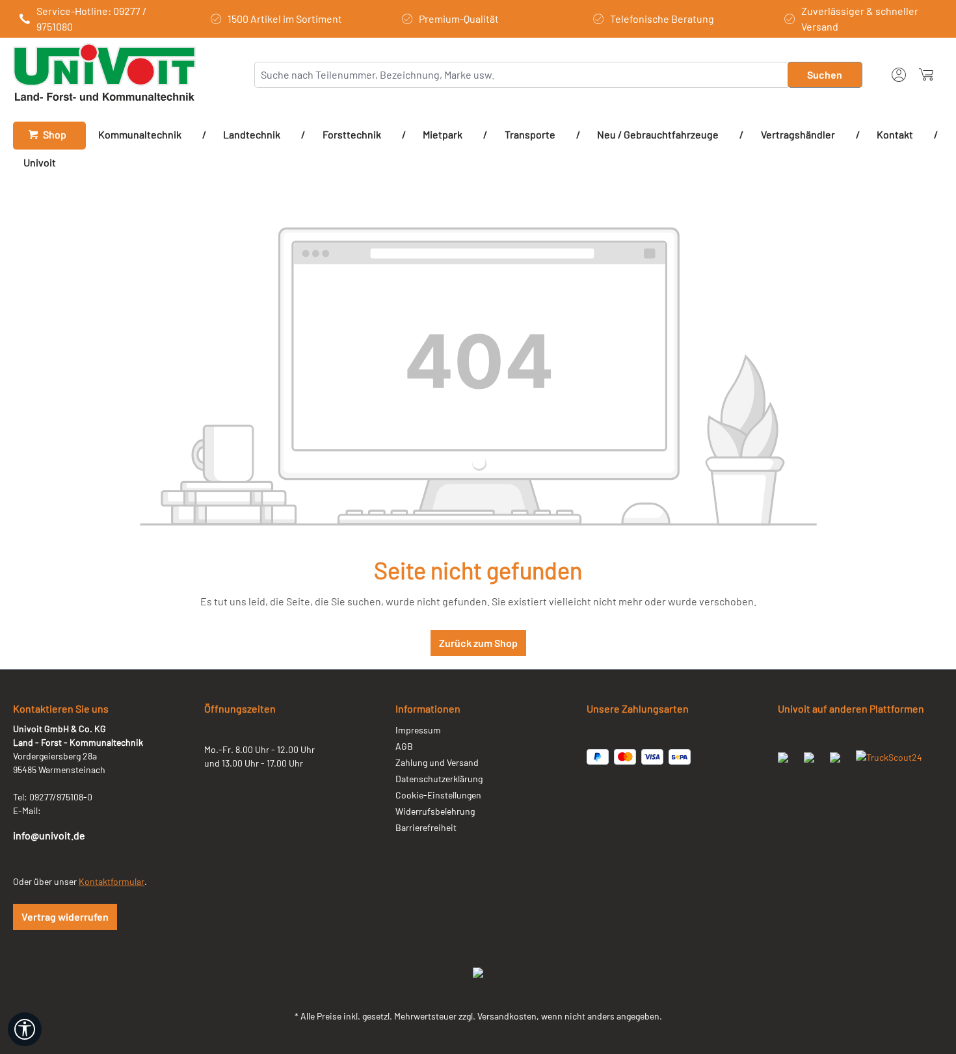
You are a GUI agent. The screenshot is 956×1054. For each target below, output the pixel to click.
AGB (404, 746)
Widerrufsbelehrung (435, 811)
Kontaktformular (111, 881)
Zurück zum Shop (478, 643)
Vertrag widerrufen (65, 916)
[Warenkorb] (926, 75)
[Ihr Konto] (898, 73)
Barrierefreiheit (426, 827)
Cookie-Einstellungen (438, 794)
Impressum (418, 729)
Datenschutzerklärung (439, 778)
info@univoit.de (49, 835)
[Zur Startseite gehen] (104, 72)
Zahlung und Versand (437, 762)
